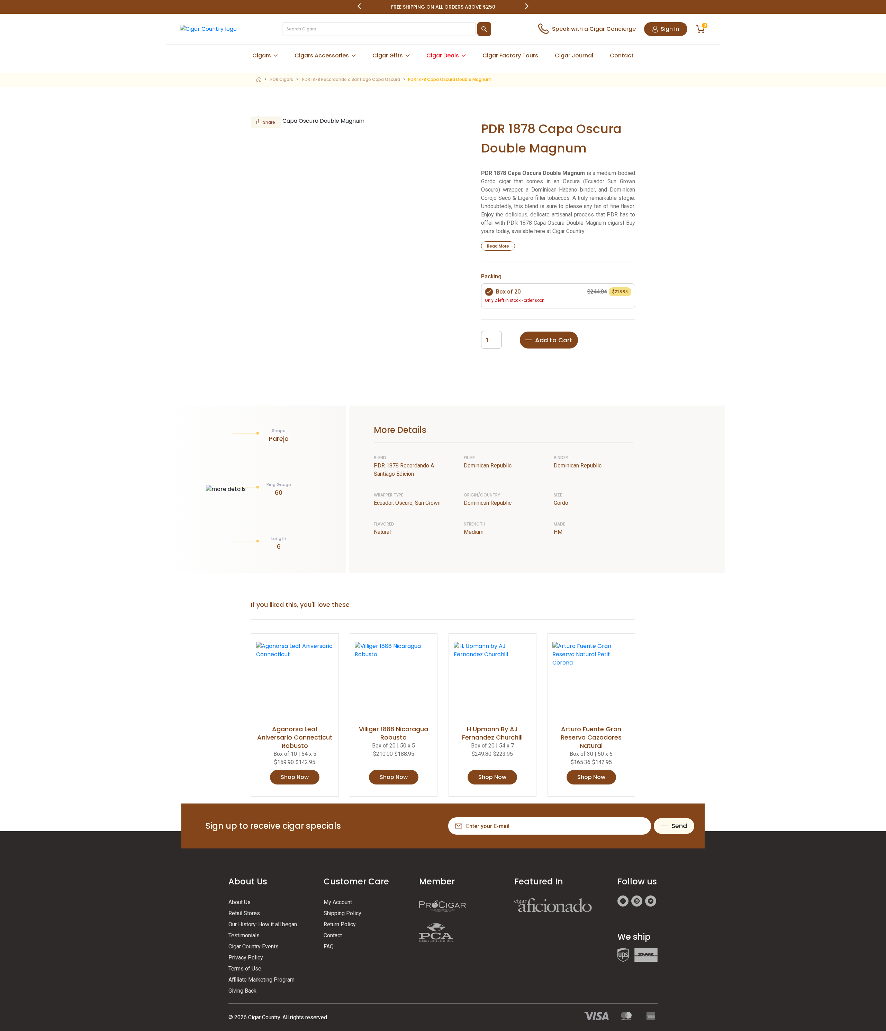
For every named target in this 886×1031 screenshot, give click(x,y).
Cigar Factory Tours (510, 55)
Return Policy (340, 924)
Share (269, 122)
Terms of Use (244, 968)
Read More (498, 246)
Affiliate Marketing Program (261, 979)
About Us (239, 902)
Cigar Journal (574, 55)
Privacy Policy (245, 957)
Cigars (261, 55)
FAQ (329, 946)
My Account (338, 902)
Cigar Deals (442, 55)
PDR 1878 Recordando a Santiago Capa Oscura (351, 79)
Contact (622, 55)
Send (679, 825)
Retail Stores (244, 913)
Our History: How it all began (262, 924)
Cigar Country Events (253, 946)
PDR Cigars (281, 79)
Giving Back (242, 990)
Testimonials (244, 935)
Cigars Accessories (322, 55)
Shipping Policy (342, 913)
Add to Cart (553, 340)
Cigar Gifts (387, 55)
